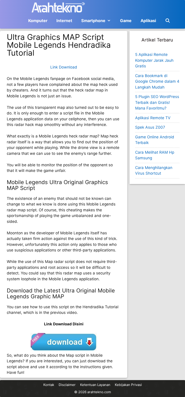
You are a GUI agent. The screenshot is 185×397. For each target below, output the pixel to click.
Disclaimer (67, 385)
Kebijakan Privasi (128, 385)
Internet (64, 20)
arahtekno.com (99, 392)
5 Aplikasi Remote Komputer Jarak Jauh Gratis (154, 60)
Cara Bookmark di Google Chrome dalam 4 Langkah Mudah (157, 81)
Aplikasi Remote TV (153, 118)
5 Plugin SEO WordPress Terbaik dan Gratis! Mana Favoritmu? (157, 102)
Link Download (63, 67)
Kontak (48, 385)
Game (126, 20)
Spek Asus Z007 (150, 127)
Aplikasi (148, 20)
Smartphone (93, 20)
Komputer (37, 20)
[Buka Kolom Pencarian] (168, 21)
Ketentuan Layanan (95, 385)
